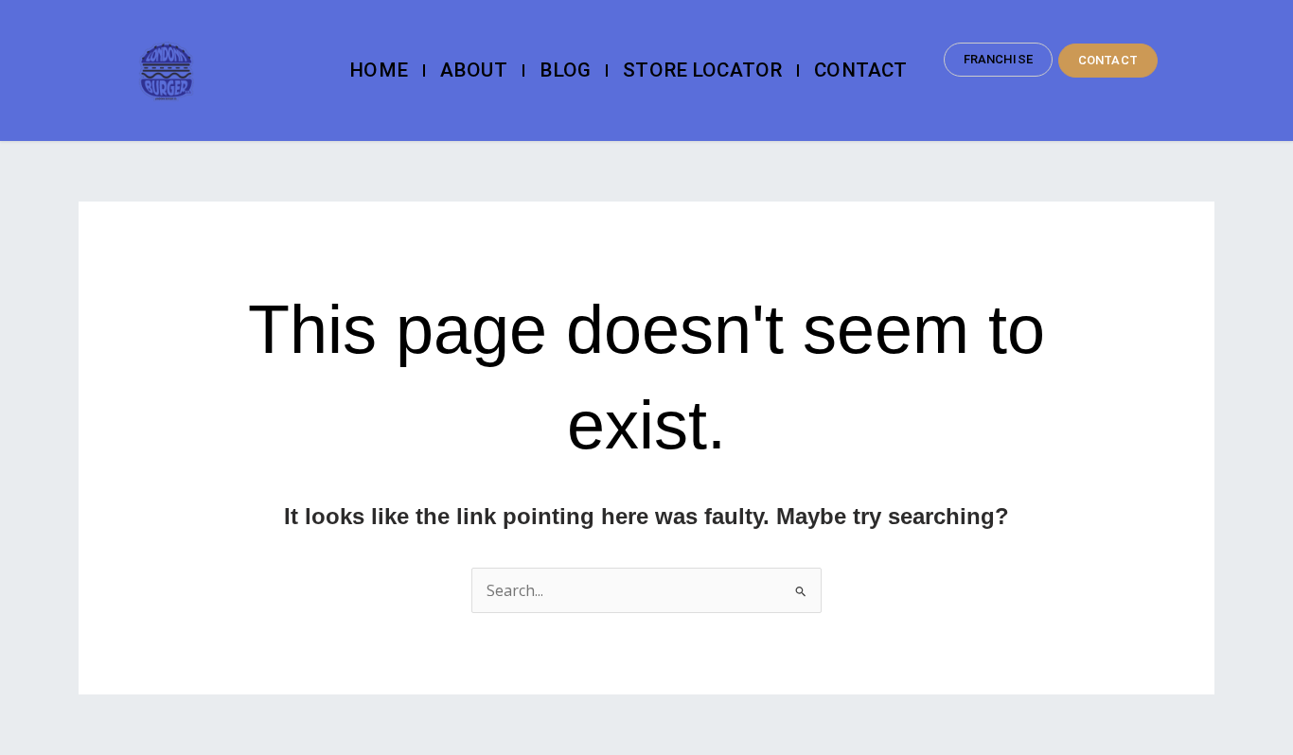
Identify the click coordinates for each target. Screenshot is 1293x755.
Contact (860, 70)
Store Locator (702, 70)
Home (378, 70)
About (473, 70)
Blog (566, 70)
